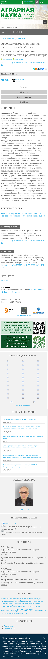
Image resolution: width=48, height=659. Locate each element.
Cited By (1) (24, 102)
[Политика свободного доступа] (9, 310)
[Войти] (37, 2)
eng (41, 2)
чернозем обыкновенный (11, 216)
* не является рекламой (24, 315)
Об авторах (24, 92)
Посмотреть (9, 626)
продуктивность (34, 213)
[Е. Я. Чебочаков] (1, 59)
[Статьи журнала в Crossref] (24, 310)
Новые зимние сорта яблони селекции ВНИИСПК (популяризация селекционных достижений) (20, 466)
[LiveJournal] (39, 69)
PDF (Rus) (5, 80)
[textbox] (24, 22)
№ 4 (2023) (12, 39)
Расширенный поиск (9, 27)
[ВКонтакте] (43, 69)
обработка (15, 213)
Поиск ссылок (10, 523)
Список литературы (24, 97)
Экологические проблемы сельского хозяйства (19, 419)
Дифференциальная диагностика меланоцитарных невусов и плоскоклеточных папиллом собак (21, 447)
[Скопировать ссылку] (46, 69)
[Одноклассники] (36, 69)
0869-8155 (27, 1)
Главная (3, 39)
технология (5, 213)
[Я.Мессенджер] (34, 69)
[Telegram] (41, 69)
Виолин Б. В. (24, 510)
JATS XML (5, 280)
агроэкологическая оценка (34, 216)
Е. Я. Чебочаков (7, 59)
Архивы (19, 32)
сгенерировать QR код (19, 80)
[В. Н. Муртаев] (13, 59)
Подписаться (9, 628)
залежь (24, 213)
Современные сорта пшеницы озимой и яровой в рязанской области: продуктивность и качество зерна (22, 456)
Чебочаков (21, 39)
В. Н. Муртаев (18, 59)
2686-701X (27, 3)
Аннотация (24, 87)
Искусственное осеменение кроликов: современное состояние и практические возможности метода (21, 428)
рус (46, 2)
